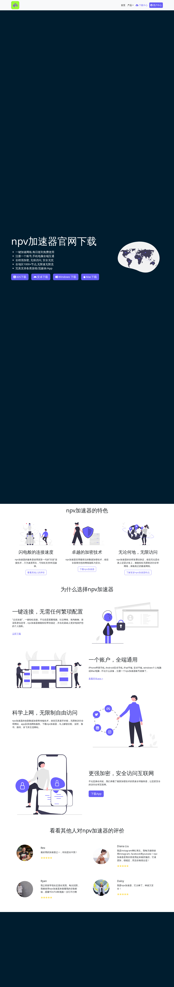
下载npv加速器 (87, 569)
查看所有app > (96, 678)
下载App (96, 794)
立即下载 (16, 633)
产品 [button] (130, 5)
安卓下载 (42, 277)
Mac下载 (91, 277)
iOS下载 (21, 277)
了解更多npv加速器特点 (138, 572)
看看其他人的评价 (36, 572)
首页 (123, 5)
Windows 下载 (67, 277)
